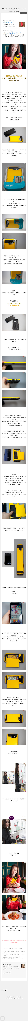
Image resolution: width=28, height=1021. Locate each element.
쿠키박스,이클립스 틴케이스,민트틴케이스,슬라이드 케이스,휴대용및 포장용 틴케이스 (13, 35)
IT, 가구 (11, 948)
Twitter (11, 998)
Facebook (14, 998)
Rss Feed (6, 998)
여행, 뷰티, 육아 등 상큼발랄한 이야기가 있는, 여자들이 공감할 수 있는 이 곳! (11, 968)
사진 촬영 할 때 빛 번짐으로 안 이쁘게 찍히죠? (9, 25)
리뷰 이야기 (5, 948)
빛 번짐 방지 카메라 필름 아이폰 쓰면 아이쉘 (9, 22)
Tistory (12, 996)
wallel (20, 996)
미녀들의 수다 (7, 965)
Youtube (18, 998)
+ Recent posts (4, 990)
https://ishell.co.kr (7, 20)
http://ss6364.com (7, 30)
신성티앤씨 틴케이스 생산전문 (12, 33)
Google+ (21, 998)
